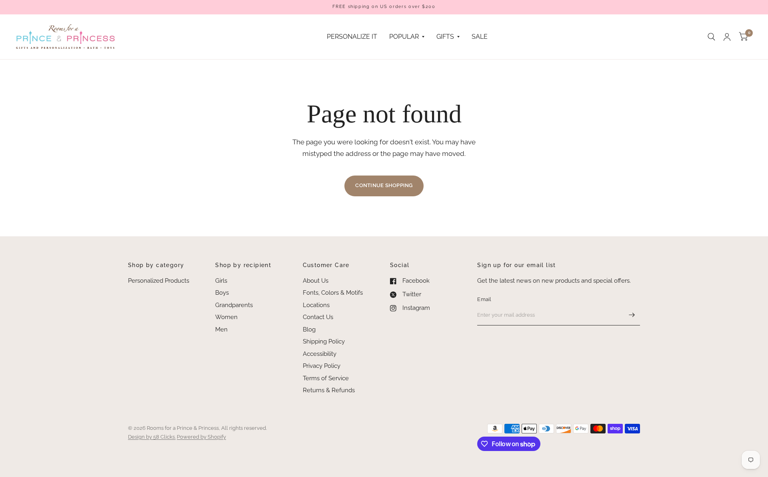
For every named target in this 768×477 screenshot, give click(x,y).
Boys (222, 292)
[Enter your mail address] (632, 315)
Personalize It (352, 36)
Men (221, 329)
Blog (309, 329)
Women (226, 317)
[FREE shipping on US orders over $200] (383, 7)
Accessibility (319, 353)
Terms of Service (326, 378)
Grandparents (234, 305)
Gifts (445, 36)
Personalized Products (158, 280)
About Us (315, 280)
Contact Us (318, 317)
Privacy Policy (321, 365)
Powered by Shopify (201, 437)
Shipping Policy (324, 341)
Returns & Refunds (329, 390)
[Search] (711, 36)
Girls (221, 280)
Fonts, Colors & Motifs (333, 292)
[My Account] (727, 36)
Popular (404, 36)
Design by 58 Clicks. (152, 437)
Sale (480, 36)
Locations (316, 305)
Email (484, 299)
